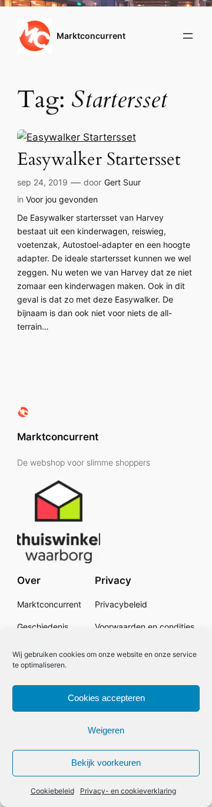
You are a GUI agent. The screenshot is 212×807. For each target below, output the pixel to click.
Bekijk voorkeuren (106, 763)
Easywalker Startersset (98, 159)
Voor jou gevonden (62, 199)
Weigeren (106, 730)
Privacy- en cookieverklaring (128, 790)
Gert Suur (122, 182)
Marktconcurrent (91, 36)
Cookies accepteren (106, 698)
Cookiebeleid (52, 790)
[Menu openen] (188, 36)
